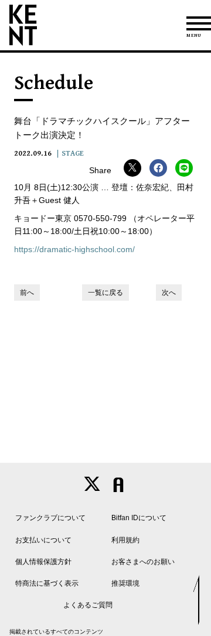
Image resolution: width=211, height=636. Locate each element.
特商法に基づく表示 (47, 583)
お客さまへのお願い (143, 562)
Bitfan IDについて (138, 518)
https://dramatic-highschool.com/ (74, 249)
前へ (27, 292)
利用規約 (125, 540)
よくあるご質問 (88, 605)
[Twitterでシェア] (132, 168)
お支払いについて (43, 540)
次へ (169, 292)
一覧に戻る (105, 292)
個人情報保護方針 (43, 562)
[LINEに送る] (184, 168)
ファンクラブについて (50, 518)
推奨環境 (125, 583)
